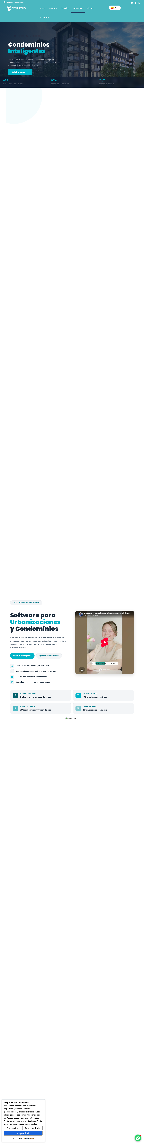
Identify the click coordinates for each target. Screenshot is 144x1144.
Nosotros (53, 8)
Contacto (44, 17)
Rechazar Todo (32, 1128)
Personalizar (13, 1128)
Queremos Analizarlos (49, 656)
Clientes (90, 8)
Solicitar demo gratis (22, 655)
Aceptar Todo (23, 1133)
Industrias (77, 8)
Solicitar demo (18, 72)
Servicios (65, 8)
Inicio (42, 8)
